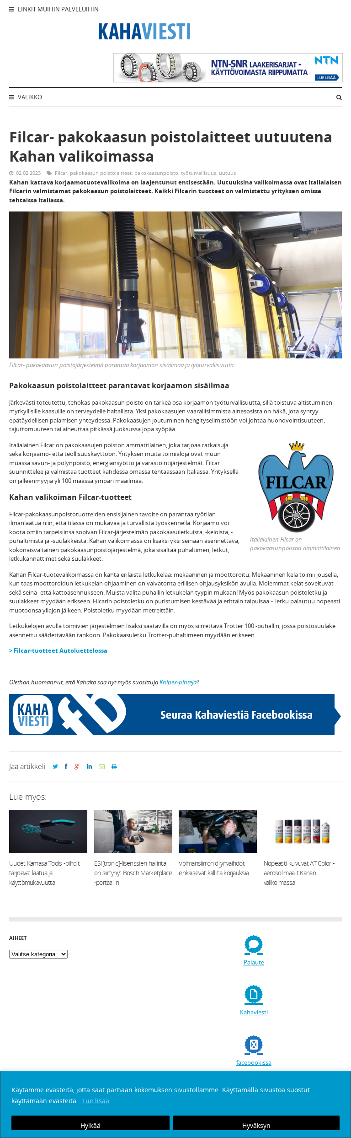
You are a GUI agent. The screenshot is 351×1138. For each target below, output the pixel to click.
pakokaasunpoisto (156, 172)
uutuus (227, 172)
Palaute (254, 962)
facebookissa (253, 1062)
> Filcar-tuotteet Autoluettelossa (58, 650)
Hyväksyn (256, 1125)
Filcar (61, 172)
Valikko (29, 97)
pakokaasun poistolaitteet (101, 172)
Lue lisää (95, 1100)
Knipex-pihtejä (178, 682)
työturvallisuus (198, 172)
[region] (175, 1104)
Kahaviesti (254, 1012)
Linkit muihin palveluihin (57, 9)
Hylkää (90, 1125)
